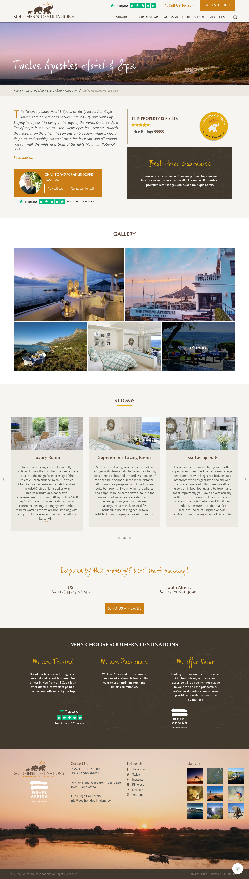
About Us (217, 17)
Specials (200, 17)
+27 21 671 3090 (90, 769)
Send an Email (82, 188)
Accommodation (177, 17)
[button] (237, 868)
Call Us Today (180, 5)
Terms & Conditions (223, 873)
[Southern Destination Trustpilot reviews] (119, 5)
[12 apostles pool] (198, 346)
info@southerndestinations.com (92, 800)
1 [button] (119, 538)
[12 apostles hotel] (180, 284)
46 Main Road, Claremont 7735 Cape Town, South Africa (96, 785)
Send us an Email (124, 608)
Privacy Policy (198, 873)
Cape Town (71, 91)
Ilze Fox (51, 179)
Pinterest (138, 784)
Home (17, 91)
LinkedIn (137, 789)
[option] (47, 474)
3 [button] (130, 538)
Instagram (138, 779)
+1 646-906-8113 (88, 773)
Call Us (57, 188)
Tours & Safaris (148, 17)
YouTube (137, 794)
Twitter (136, 774)
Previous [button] (4, 479)
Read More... (23, 157)
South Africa (54, 91)
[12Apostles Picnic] (50, 346)
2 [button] (124, 538)
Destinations (122, 17)
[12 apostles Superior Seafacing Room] (124, 346)
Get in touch (217, 5)
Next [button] (245, 479)
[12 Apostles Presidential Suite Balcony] (69, 284)
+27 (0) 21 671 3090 (87, 796)
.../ (46, 520)
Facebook (138, 769)
